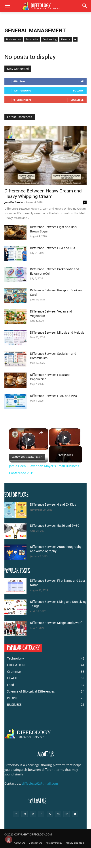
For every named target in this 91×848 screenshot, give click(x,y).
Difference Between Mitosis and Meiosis (57, 332)
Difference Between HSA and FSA (52, 248)
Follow (78, 90)
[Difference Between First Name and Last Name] (15, 586)
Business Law (13, 39)
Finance (65, 39)
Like (80, 81)
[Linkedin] (33, 814)
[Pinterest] (41, 814)
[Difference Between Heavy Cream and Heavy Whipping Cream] (45, 155)
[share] (41, 432)
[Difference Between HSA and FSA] (15, 253)
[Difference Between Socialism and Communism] (15, 359)
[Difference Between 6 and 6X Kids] (15, 510)
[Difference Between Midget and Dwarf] (15, 628)
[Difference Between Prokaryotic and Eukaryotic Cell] (15, 274)
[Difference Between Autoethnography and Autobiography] (15, 552)
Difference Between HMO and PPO (53, 396)
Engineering (50, 39)
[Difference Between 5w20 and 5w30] (15, 531)
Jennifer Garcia (13, 202)
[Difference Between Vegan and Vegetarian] (15, 316)
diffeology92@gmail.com (40, 783)
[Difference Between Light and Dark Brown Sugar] (15, 232)
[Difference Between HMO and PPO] (15, 401)
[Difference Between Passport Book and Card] (15, 295)
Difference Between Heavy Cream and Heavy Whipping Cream (43, 193)
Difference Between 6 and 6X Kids (53, 504)
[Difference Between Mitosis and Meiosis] (15, 337)
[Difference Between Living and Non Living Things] (15, 607)
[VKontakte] (58, 814)
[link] (15, 434)
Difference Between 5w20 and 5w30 (54, 525)
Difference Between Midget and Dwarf (56, 623)
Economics (32, 39)
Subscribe (77, 99)
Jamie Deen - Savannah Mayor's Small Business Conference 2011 (29, 434)
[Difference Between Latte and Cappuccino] (15, 380)
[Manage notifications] (8, 839)
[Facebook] (16, 814)
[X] (50, 814)
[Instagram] (24, 814)
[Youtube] (75, 814)
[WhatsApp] (66, 814)
